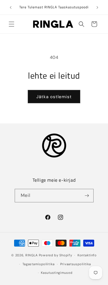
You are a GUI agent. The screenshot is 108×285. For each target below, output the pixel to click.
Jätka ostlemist (54, 97)
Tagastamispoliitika (38, 264)
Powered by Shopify (55, 255)
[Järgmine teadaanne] (97, 7)
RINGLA (31, 255)
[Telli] (87, 195)
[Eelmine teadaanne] (10, 7)
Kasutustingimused (56, 273)
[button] (11, 24)
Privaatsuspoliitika (75, 264)
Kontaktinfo (87, 255)
